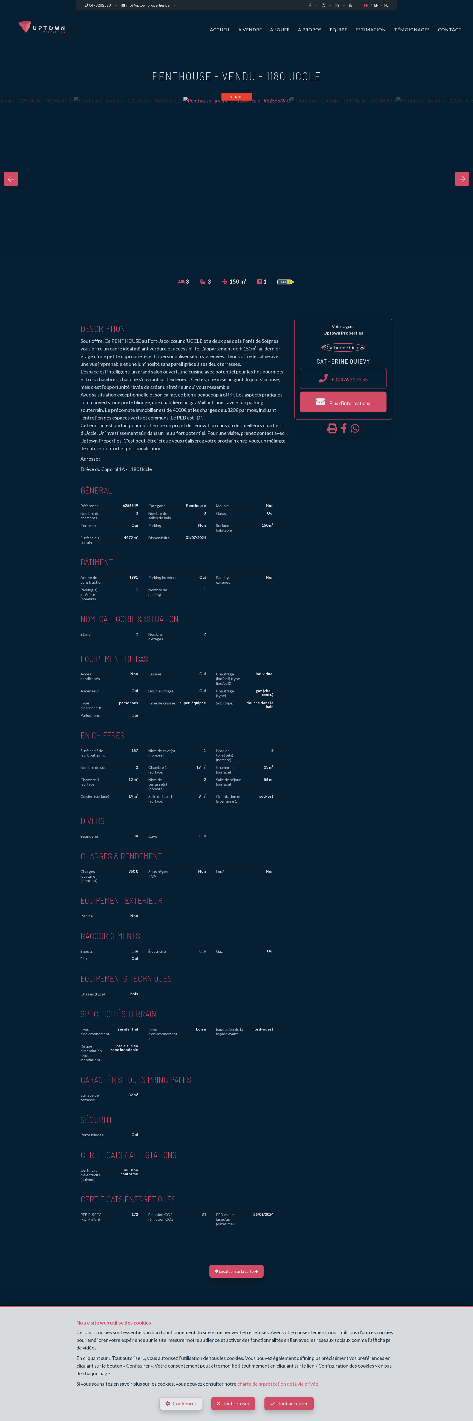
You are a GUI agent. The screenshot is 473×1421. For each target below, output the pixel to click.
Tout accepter (293, 1403)
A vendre (250, 29)
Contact (450, 29)
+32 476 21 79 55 (349, 379)
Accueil (220, 29)
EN (376, 5)
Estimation (371, 29)
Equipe (338, 29)
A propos (310, 29)
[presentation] (11, 179)
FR (366, 5)
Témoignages (412, 29)
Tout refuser (236, 1403)
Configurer (185, 1403)
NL (386, 5)
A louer (280, 29)
